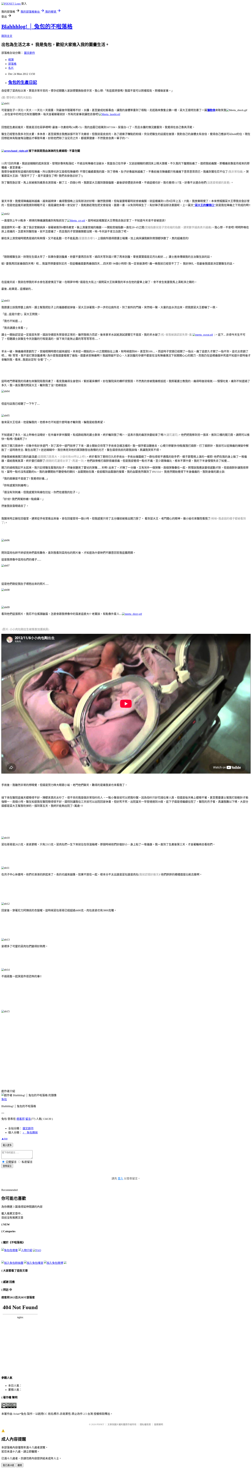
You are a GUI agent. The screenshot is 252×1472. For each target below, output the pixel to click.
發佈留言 (7, 1166)
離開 (19, 1465)
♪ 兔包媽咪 (30, 1132)
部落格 (12, 63)
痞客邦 (20, 1118)
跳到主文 (6, 36)
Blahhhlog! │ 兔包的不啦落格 (37, 26)
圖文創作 (29, 52)
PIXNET (100, 1424)
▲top (4, 1138)
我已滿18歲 (8, 1465)
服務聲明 (158, 1424)
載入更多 (7, 1145)
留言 (28, 1118)
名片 (11, 67)
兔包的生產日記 (22, 82)
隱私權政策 (145, 1424)
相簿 (11, 59)
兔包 (4, 1099)
